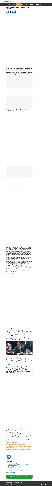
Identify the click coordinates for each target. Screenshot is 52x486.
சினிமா (22, 4)
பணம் (26, 4)
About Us (7, 482)
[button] (43, 4)
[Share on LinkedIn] (12, 12)
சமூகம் (18, 4)
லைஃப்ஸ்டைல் (32, 4)
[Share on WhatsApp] (7, 12)
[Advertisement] (19, 82)
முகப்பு (10, 4)
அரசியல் (13, 4)
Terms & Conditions (15, 482)
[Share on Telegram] (14, 12)
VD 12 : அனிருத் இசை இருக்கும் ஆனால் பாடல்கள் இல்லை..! (16, 444)
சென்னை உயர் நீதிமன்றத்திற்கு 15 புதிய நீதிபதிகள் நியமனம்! (16, 463)
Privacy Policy (20, 482)
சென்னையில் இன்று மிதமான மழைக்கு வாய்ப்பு (14, 470)
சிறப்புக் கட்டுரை (38, 4)
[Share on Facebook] (8, 12)
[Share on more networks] (15, 12)
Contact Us (10, 482)
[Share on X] (10, 12)
